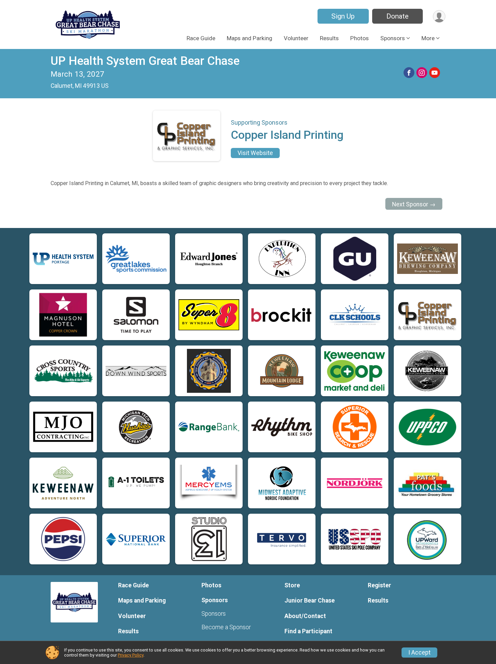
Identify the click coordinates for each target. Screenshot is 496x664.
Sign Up (343, 16)
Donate (397, 16)
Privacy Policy (130, 655)
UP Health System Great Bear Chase (145, 61)
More (428, 38)
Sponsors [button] (392, 38)
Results (329, 38)
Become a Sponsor (226, 627)
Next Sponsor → (414, 204)
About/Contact (305, 616)
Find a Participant (308, 631)
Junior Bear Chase (309, 600)
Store (292, 585)
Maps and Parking (249, 38)
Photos (359, 38)
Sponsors (213, 613)
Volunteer (296, 38)
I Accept (419, 652)
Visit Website (255, 153)
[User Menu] (439, 16)
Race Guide (201, 38)
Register (379, 585)
